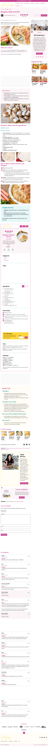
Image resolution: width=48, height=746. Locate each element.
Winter (8, 449)
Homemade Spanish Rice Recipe (43, 72)
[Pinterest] (42, 57)
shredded (24, 133)
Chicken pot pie (3, 50)
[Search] (21, 6)
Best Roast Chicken (15, 214)
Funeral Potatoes (34, 71)
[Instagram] (36, 57)
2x (25, 286)
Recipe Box (26, 3)
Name (2, 526)
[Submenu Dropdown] (34, 3)
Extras (37, 3)
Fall (22, 448)
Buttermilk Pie (10, 213)
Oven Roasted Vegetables (21, 210)
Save (26, 337)
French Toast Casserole (35, 84)
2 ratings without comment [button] (18, 501)
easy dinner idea (5, 54)
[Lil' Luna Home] (7, 5)
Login (19, 741)
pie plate (5, 257)
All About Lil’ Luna (19, 3)
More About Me (39, 53)
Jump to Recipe (44, 15)
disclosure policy (15, 20)
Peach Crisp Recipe (16, 213)
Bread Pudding (23, 213)
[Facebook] (40, 57)
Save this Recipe (37, 15)
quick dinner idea (15, 97)
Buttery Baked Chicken (8, 215)
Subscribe (42, 3)
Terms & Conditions (4, 741)
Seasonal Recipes (3, 449)
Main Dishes (6, 9)
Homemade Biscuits (27, 437)
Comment (3, 514)
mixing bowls (6, 260)
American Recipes (9, 448)
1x (23, 286)
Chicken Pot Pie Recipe (3, 438)
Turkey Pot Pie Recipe (11, 437)
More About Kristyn (24, 483)
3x (27, 286)
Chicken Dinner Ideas (12, 218)
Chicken (10, 9)
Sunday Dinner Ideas (20, 218)
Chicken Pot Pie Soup (19, 438)
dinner (26, 50)
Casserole (13, 448)
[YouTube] (38, 57)
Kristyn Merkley (7, 15)
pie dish (23, 171)
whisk (5, 259)
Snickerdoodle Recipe (43, 84)
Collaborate (11, 741)
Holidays (32, 3)
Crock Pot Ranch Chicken (24, 214)
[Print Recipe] (27, 226)
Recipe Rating (3, 510)
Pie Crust (25, 51)
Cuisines (19, 448)
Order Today (22, 497)
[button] (21, 15)
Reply (29, 556)
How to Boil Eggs (16, 137)
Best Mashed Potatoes (13, 210)
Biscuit (16, 51)
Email (20, 335)
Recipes (3, 9)
